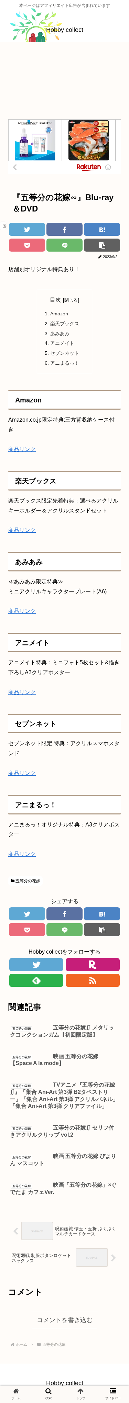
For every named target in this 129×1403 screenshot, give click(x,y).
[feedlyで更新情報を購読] (36, 980)
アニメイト (62, 343)
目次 (55, 300)
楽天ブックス (64, 323)
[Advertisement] (64, 83)
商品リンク (22, 449)
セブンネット (64, 353)
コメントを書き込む (65, 1320)
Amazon (59, 313)
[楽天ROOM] (93, 964)
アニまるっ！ (64, 363)
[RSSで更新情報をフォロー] (93, 980)
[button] (112, 878)
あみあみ (59, 333)
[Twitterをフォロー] (36, 964)
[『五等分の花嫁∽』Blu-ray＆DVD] (102, 229)
